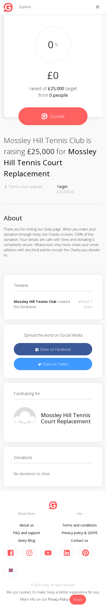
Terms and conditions (79, 525)
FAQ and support (26, 532)
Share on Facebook (55, 349)
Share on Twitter (55, 364)
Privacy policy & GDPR (79, 532)
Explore (25, 6)
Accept (77, 599)
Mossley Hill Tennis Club (35, 301)
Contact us (79, 540)
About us (26, 525)
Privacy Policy (58, 599)
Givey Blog (26, 540)
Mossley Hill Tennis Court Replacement (50, 162)
